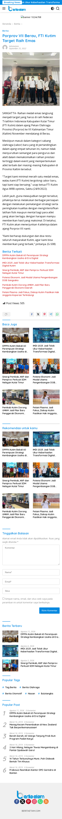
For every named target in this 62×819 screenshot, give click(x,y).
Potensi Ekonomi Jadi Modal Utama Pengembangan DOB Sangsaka (30, 279)
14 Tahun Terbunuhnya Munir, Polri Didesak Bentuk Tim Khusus (32, 760)
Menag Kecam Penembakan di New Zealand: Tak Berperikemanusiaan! (33, 726)
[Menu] (4, 8)
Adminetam (14, 46)
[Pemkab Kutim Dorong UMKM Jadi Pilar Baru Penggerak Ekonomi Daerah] (15, 397)
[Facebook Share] (31, 314)
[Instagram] (34, 802)
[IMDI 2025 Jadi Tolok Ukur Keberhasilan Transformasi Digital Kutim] (46, 335)
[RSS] (46, 802)
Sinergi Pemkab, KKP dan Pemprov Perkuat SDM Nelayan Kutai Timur (27, 271)
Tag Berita (10, 687)
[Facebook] (16, 802)
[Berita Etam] (16, 8)
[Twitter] (22, 802)
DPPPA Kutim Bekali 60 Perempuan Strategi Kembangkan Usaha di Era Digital (25, 257)
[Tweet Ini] (38, 314)
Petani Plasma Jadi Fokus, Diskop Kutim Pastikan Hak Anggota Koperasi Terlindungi (30, 294)
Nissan (31, 693)
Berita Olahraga (31, 687)
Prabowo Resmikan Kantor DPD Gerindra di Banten (33, 771)
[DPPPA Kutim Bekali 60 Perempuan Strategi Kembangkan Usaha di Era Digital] (15, 335)
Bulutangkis (47, 693)
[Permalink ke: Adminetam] (4, 47)
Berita (5, 30)
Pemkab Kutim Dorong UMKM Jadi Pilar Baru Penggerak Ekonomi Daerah (26, 286)
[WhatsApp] (40, 802)
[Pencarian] (58, 8)
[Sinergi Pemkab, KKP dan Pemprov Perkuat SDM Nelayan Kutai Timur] (15, 366)
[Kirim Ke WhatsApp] (57, 314)
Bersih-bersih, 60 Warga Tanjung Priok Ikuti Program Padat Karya (32, 737)
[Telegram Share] (50, 314)
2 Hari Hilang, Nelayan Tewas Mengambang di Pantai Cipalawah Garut (34, 749)
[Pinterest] (28, 802)
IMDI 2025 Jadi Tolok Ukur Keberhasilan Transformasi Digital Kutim (30, 264)
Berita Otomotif (13, 693)
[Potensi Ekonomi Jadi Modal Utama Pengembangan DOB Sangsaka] (46, 366)
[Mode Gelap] (52, 8)
